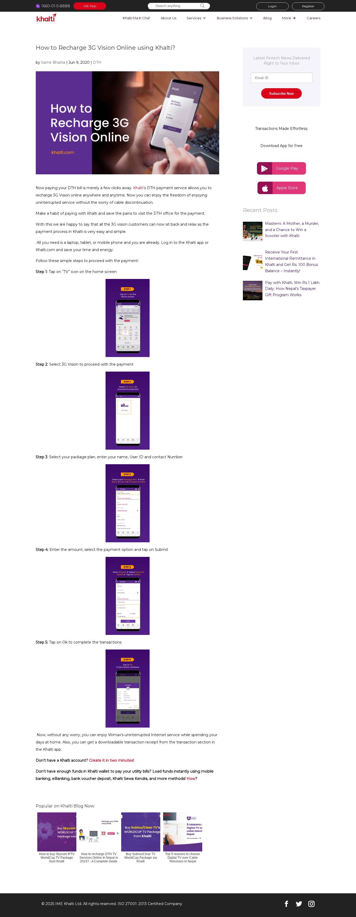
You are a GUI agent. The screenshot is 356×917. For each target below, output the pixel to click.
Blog (267, 18)
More (286, 18)
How (191, 778)
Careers (313, 18)
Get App (89, 6)
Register (308, 6)
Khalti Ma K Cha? (136, 18)
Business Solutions (232, 18)
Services (194, 18)
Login (272, 6)
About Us (168, 18)
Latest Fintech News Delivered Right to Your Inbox (281, 61)
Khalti (138, 188)
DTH (97, 62)
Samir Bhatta (53, 62)
